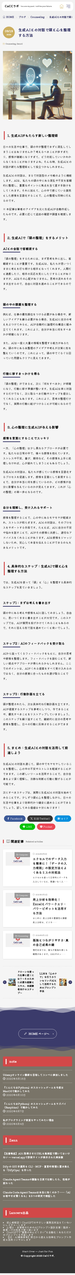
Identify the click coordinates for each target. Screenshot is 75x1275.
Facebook (16, 818)
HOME (10, 17)
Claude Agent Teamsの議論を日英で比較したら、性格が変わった (36, 1181)
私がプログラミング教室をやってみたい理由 (28, 1120)
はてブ (64, 818)
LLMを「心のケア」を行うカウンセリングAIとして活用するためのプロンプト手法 (48, 982)
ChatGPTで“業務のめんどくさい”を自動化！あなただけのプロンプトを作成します (37, 1233)
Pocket (47, 826)
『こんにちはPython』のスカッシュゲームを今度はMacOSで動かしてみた (33, 1089)
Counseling (37, 17)
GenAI (20, 43)
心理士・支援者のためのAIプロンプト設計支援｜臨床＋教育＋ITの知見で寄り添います (37, 1228)
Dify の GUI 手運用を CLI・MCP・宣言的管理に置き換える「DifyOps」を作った (36, 1168)
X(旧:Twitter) (42, 818)
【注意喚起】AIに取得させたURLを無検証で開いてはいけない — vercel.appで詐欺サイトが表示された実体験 (36, 1155)
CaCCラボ (28, 6)
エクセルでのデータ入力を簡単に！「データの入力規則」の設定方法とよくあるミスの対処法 (50, 865)
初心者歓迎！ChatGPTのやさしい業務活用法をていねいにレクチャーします (37, 1224)
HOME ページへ (39, 1034)
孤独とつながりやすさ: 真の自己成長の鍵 (51, 942)
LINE (29, 826)
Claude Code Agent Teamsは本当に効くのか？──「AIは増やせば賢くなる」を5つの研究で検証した (36, 1194)
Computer (23, 854)
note (13, 1061)
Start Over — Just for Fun (37, 1251)
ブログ (22, 17)
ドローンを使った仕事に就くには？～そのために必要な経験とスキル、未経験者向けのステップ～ (25, 982)
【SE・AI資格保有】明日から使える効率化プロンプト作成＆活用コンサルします (37, 1238)
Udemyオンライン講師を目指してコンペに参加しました (35, 1075)
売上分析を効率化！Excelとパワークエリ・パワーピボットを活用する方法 (50, 906)
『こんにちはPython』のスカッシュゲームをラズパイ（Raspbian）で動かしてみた (34, 1105)
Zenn (13, 1140)
